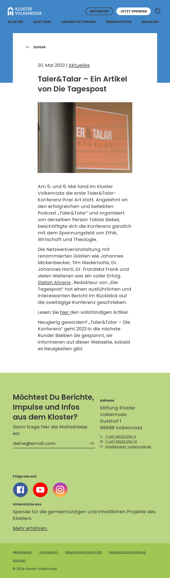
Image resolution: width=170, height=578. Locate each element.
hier (65, 312)
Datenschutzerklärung (127, 552)
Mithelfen (99, 11)
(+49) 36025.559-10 (121, 441)
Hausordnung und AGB (83, 552)
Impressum (48, 552)
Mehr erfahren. (30, 528)
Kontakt (19, 560)
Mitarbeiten (22, 552)
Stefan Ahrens (54, 282)
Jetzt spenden (133, 11)
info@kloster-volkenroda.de (128, 446)
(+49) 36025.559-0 (120, 436)
